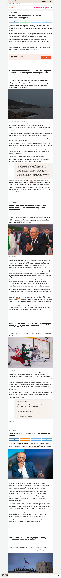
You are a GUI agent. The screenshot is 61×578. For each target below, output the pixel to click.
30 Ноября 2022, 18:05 (13, 12)
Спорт (10, 421)
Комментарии (30, 64)
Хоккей (14, 421)
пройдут (18, 297)
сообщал (26, 46)
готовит (37, 513)
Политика (11, 525)
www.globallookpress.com (24, 121)
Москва (16, 3)
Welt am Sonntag (35, 446)
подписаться (45, 57)
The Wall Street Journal (17, 83)
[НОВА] (40, 7)
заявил (31, 180)
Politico (28, 446)
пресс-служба (13, 257)
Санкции (15, 525)
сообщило (43, 549)
